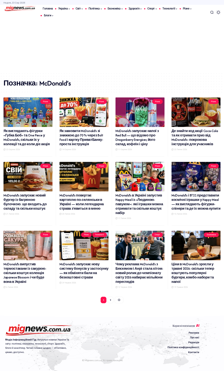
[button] (212, 12)
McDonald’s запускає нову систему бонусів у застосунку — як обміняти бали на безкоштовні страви (83, 271)
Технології (99, 235)
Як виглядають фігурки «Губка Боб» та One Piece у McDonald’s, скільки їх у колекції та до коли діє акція (27, 137)
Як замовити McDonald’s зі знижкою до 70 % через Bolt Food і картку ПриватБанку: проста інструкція (81, 137)
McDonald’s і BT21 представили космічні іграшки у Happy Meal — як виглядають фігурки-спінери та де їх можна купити (196, 202)
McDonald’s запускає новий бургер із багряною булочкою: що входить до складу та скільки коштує (25, 202)
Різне (45, 101)
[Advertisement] (112, 46)
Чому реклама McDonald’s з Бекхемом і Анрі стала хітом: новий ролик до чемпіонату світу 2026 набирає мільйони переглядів (139, 273)
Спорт (157, 235)
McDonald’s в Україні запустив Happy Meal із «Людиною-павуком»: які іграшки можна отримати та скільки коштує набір (139, 204)
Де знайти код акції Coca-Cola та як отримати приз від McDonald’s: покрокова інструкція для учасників (195, 137)
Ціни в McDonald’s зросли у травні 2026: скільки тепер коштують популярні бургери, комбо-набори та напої (193, 273)
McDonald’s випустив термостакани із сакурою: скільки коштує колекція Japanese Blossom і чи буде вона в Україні (25, 273)
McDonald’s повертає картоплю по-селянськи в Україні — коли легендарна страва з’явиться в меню (81, 202)
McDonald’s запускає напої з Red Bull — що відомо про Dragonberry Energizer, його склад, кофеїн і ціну (137, 137)
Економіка (211, 235)
